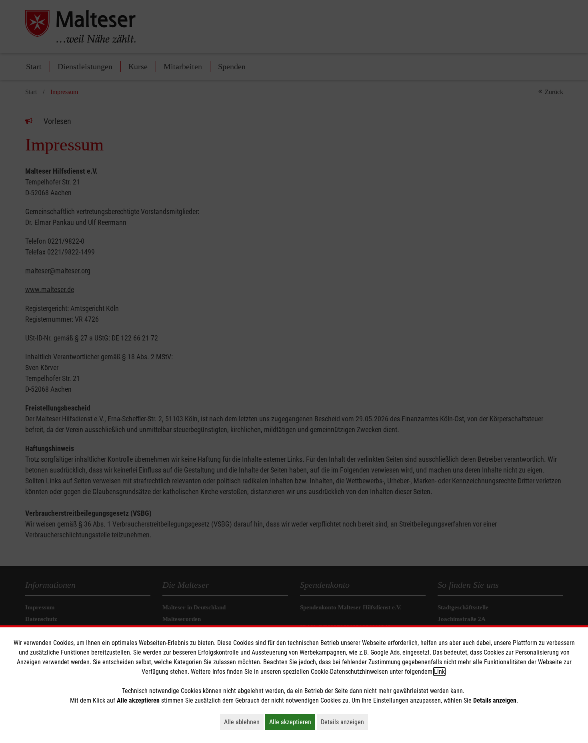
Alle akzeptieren (292, 722)
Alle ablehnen (244, 722)
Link (439, 671)
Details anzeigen (344, 722)
